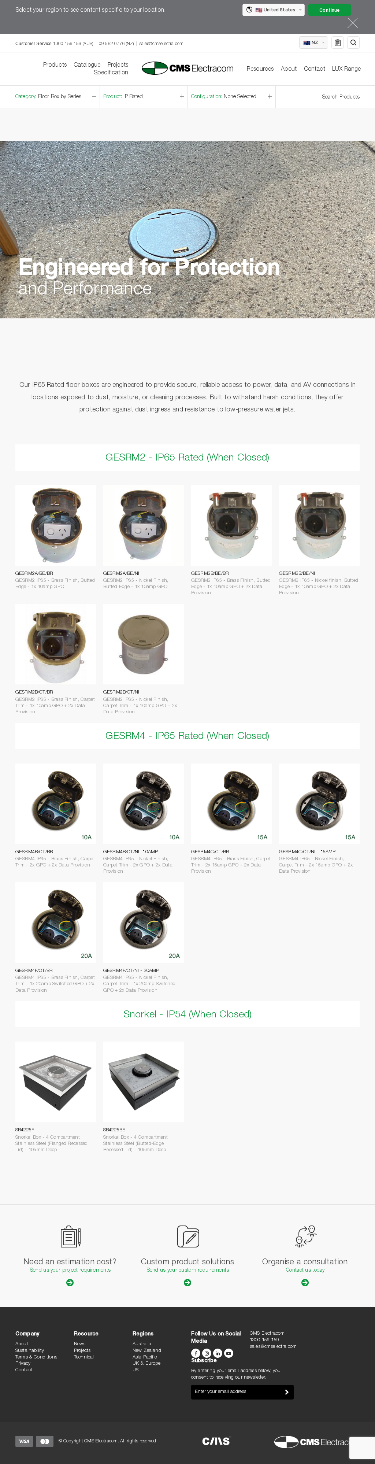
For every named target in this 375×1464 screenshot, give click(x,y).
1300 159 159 (264, 1340)
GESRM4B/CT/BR (34, 852)
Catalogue (87, 66)
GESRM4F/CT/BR (34, 971)
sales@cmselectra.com (161, 44)
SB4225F (24, 1130)
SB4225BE (114, 1130)
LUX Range (346, 70)
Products (55, 66)
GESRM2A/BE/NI (121, 574)
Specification (111, 73)
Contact (314, 70)
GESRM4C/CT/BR (210, 852)
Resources (260, 70)
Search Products (341, 97)
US (135, 1370)
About (289, 70)
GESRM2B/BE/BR (210, 574)
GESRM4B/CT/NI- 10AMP (130, 852)
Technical (84, 1357)
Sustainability (29, 1351)
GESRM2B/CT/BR (34, 692)
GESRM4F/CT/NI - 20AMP (131, 971)
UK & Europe (146, 1363)
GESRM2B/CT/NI (121, 692)
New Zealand (147, 1351)
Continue (329, 10)
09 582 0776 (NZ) (116, 44)
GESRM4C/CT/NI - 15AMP (307, 852)
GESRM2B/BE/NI (297, 574)
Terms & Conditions (36, 1357)
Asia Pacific (145, 1357)
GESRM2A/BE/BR (34, 574)
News (80, 1344)
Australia (142, 1344)
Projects (118, 66)
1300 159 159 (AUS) (73, 44)
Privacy (22, 1363)
